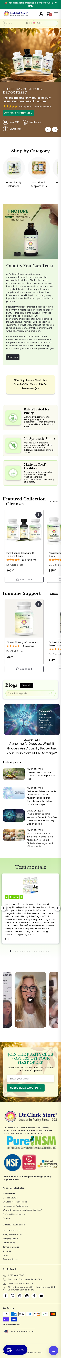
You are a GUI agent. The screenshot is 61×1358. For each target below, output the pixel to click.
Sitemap (7, 1251)
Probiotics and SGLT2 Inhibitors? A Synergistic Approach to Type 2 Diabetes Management (40, 838)
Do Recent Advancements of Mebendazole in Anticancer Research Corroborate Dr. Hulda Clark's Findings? (41, 798)
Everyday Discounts (12, 1234)
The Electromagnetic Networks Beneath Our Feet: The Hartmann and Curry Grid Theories (42, 818)
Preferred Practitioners (14, 1214)
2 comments (35, 846)
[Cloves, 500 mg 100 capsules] (24, 630)
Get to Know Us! (10, 1197)
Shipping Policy (10, 1238)
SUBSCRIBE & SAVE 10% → (25, 1088)
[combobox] (16, 23)
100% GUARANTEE (11, 1230)
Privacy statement (31, 1352)
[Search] (27, 23)
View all (54, 501)
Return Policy (9, 1242)
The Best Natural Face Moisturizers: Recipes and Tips (41, 775)
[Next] (55, 129)
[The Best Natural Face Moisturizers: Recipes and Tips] (14, 774)
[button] (24, 580)
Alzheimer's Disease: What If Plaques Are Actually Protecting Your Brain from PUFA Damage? (31, 748)
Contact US (9, 1193)
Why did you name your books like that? (22, 1210)
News (5, 1255)
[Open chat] (53, 1350)
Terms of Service (11, 1247)
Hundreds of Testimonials (15, 1206)
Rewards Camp (10, 1259)
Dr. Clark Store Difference (15, 1201)
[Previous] (48, 129)
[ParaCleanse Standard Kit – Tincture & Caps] (24, 542)
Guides (6, 1218)
